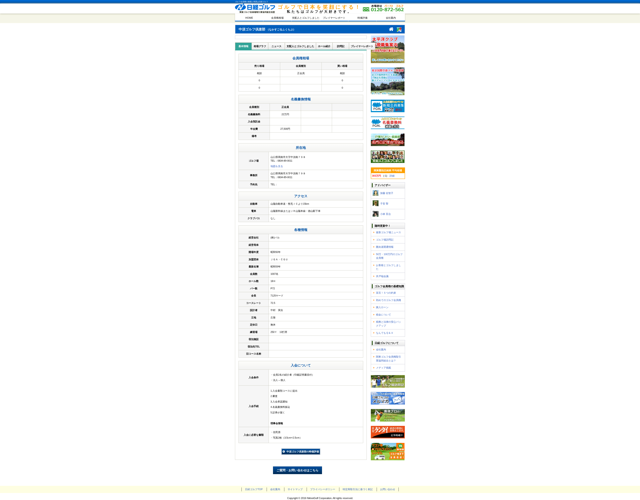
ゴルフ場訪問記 (385, 239)
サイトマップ (295, 489)
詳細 (392, 175)
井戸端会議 (382, 276)
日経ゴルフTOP (254, 489)
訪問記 (340, 46)
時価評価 (363, 17)
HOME (249, 17)
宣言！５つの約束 (386, 292)
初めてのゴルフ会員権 (388, 300)
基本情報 (243, 46)
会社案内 (391, 17)
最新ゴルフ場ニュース (388, 232)
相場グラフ (260, 46)
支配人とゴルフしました (306, 17)
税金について (383, 314)
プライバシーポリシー (322, 489)
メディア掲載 (383, 367)
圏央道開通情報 (385, 246)
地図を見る (276, 166)
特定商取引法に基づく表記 (358, 489)
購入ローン (382, 307)
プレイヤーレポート (334, 17)
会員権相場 (277, 17)
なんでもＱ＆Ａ (384, 332)
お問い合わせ (387, 489)
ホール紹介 (324, 46)
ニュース (277, 46)
